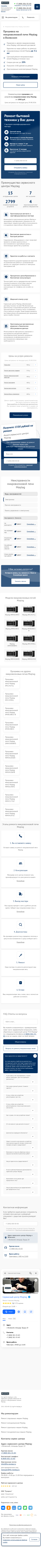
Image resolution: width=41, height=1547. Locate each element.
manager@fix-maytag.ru (10, 1470)
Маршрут (11, 1311)
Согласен (34, 1539)
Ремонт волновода (9, 382)
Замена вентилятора (10, 388)
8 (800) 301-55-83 (8, 1458)
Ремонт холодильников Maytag (13, 1423)
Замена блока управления (11, 394)
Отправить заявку (20, 168)
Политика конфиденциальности (20, 1525)
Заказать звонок (20, 581)
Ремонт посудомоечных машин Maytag (16, 1432)
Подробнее (20, 881)
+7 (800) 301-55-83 (23, 4)
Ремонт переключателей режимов (11, 376)
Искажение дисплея (7, 539)
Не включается (7, 524)
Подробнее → (31, 524)
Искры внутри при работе (8, 555)
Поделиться (3, 1508)
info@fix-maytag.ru (8, 1464)
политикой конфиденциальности (23, 465)
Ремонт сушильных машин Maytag (14, 1427)
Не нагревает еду (8, 531)
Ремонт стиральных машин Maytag (14, 1418)
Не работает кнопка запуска (8, 547)
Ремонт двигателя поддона (12, 370)
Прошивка (7, 365)
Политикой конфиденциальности (25, 1230)
